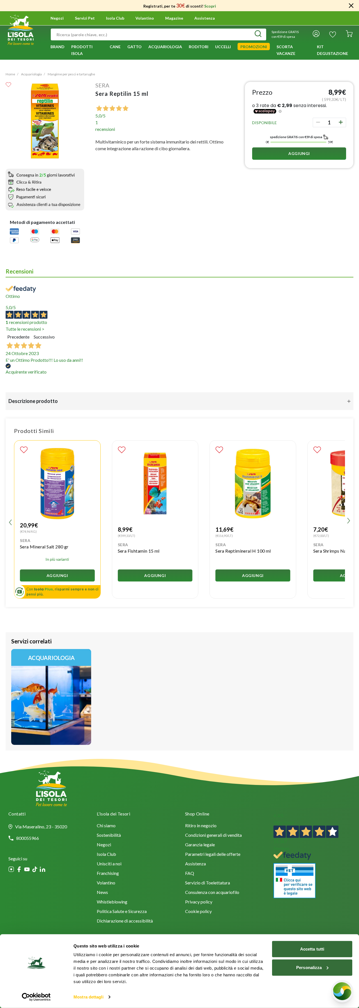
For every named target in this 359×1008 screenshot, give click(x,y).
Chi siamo (106, 826)
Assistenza (204, 18)
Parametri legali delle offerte (212, 854)
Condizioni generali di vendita (213, 835)
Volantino (144, 18)
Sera (102, 85)
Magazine (174, 18)
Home (10, 74)
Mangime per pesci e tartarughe (71, 74)
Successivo (44, 336)
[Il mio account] (316, 34)
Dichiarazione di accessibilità (125, 921)
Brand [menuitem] (57, 46)
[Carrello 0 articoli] (349, 34)
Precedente (18, 336)
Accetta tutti (312, 949)
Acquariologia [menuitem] (165, 46)
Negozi (57, 18)
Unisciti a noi (109, 864)
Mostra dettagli (88, 997)
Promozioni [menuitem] (253, 46)
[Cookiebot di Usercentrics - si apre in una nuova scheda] (36, 997)
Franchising (108, 874)
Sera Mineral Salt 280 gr (44, 546)
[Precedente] (10, 521)
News (102, 893)
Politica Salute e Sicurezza (122, 912)
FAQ (189, 874)
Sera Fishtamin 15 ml (139, 550)
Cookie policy (198, 912)
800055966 (27, 838)
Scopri (210, 6)
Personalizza (309, 967)
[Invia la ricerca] (258, 34)
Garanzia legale (200, 845)
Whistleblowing (112, 902)
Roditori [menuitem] (198, 46)
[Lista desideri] (332, 34)
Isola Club (106, 854)
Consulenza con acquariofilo (212, 893)
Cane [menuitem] (115, 46)
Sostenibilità (109, 835)
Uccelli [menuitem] (223, 46)
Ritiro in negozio (201, 826)
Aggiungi (299, 153)
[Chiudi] (351, 5)
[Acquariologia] (51, 697)
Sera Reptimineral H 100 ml (243, 550)
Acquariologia (31, 74)
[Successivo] (348, 521)
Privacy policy (198, 902)
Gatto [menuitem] (134, 46)
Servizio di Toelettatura (207, 883)
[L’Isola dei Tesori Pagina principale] (21, 29)
